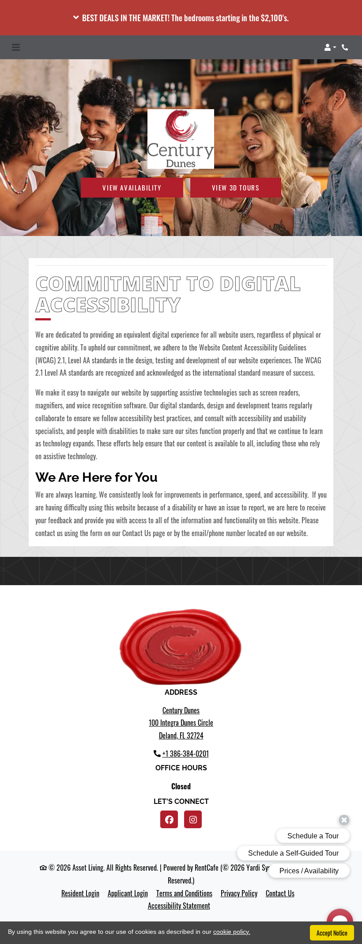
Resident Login (80, 892)
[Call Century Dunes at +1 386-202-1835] (346, 47)
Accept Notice (332, 932)
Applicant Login (128, 892)
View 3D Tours (236, 187)
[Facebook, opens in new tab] (169, 819)
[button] (181, 17)
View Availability (131, 187)
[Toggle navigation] (16, 47)
